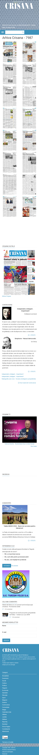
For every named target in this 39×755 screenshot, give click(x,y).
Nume (4, 625)
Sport (4, 697)
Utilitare (4, 714)
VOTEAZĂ (7, 566)
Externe (4, 702)
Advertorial (5, 731)
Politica (4, 685)
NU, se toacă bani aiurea (12, 554)
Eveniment (5, 678)
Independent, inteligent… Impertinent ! (13, 374)
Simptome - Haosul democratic (25, 338)
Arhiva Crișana (6, 296)
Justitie (4, 717)
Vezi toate (34, 446)
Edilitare (4, 719)
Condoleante (6, 729)
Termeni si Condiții (7, 742)
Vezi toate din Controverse (28, 383)
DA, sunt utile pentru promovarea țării (17, 557)
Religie (4, 710)
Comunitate (6, 503)
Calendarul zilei (6, 712)
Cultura (4, 683)
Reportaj (4, 722)
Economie (5, 690)
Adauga (6, 640)
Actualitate (5, 676)
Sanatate (5, 693)
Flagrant (4, 688)
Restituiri (4, 724)
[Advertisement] (15, 398)
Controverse (7, 305)
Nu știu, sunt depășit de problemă (15, 560)
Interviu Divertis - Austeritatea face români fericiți (19, 444)
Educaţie (4, 695)
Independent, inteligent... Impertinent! (12, 376)
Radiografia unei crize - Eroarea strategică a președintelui (19, 379)
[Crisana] (19, 6)
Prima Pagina (6, 726)
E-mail (4, 632)
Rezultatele (14, 566)
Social (4, 681)
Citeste (32, 335)
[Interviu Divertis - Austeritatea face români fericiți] (19, 429)
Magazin (4, 700)
